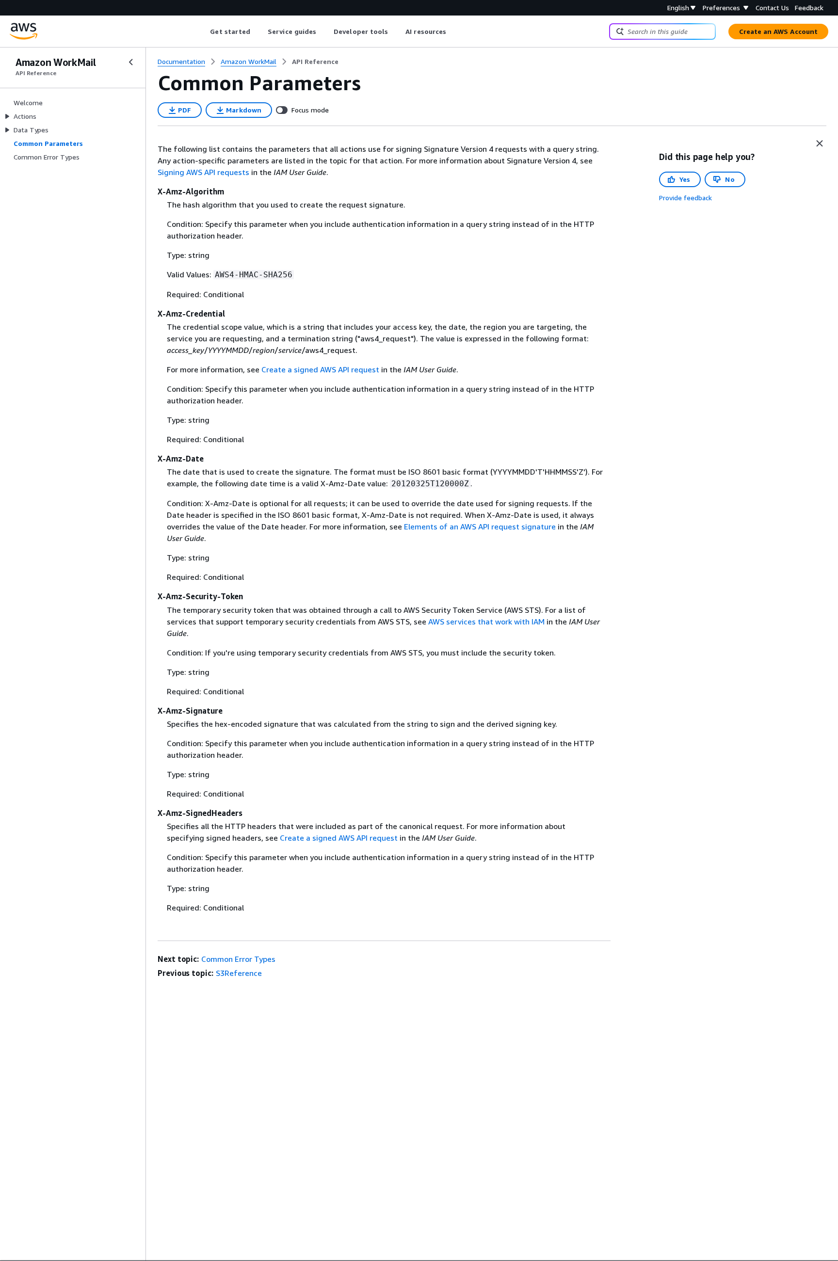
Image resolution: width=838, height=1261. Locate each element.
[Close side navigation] (131, 62)
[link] (315, 61)
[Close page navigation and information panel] (819, 143)
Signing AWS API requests (203, 172)
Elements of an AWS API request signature (480, 526)
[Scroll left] (203, 31)
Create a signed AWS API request (320, 369)
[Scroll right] (454, 31)
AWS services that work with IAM (486, 621)
